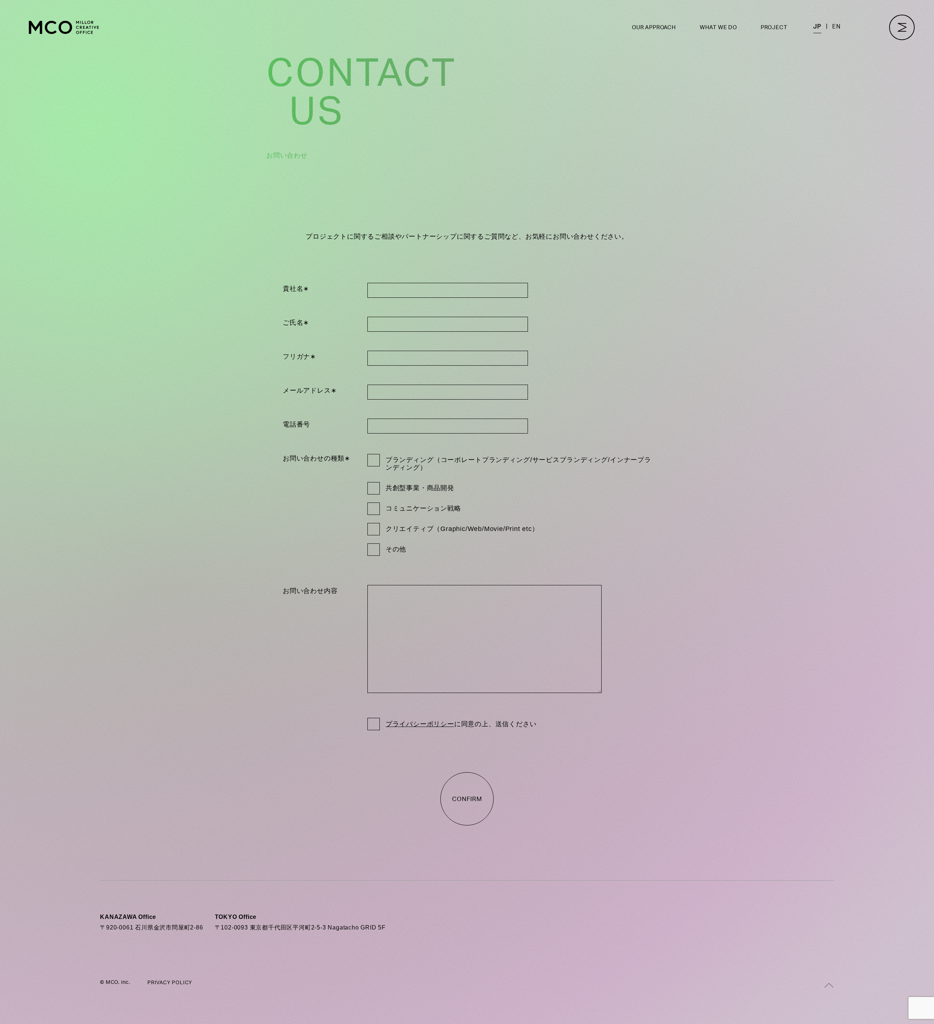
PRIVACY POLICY (169, 982)
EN (836, 27)
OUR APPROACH (654, 27)
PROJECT (774, 27)
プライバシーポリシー (420, 724)
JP (817, 27)
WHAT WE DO (718, 27)
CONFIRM (467, 799)
